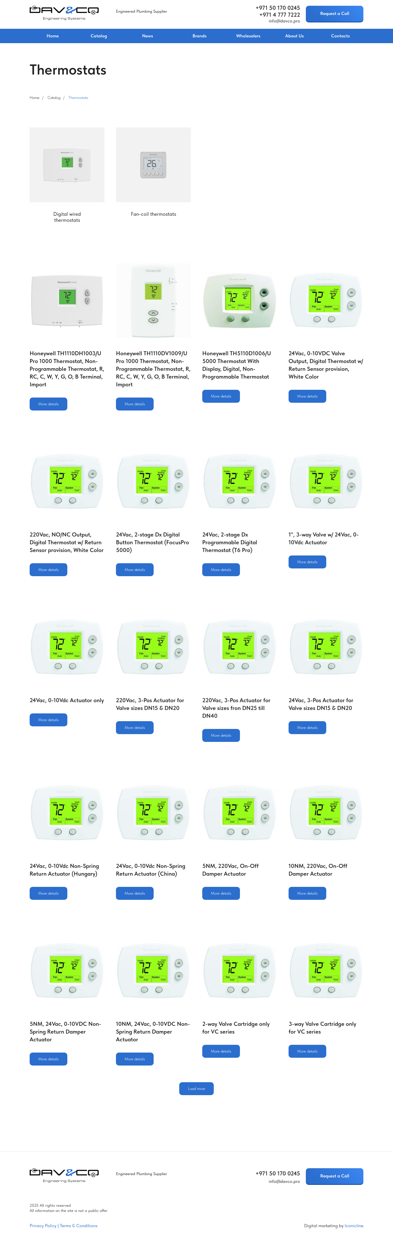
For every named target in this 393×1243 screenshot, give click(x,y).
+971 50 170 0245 (277, 7)
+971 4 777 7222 (279, 14)
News (147, 36)
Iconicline (354, 1225)
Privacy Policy (43, 1225)
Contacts (340, 36)
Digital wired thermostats (67, 217)
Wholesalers (248, 36)
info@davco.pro (284, 21)
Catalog (99, 36)
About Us (294, 36)
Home (53, 36)
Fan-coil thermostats (153, 214)
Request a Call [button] (334, 13)
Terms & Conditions (79, 1225)
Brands (199, 36)
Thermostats (78, 97)
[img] (64, 13)
